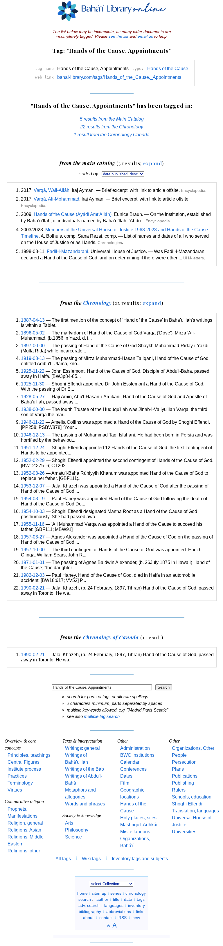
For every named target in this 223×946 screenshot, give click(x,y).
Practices (17, 776)
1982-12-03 (33, 575)
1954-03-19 (33, 498)
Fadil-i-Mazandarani (67, 251)
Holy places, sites (138, 817)
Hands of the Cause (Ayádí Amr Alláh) (73, 214)
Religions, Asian (24, 829)
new (136, 917)
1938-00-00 (33, 409)
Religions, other (24, 850)
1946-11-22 (32, 422)
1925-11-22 (32, 371)
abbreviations (118, 911)
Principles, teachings (29, 755)
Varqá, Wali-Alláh (51, 190)
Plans (178, 769)
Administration (135, 748)
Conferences (133, 769)
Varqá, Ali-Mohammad (56, 199)
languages (113, 905)
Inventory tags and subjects (140, 858)
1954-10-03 (33, 511)
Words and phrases (85, 803)
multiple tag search (102, 716)
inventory (136, 905)
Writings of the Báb (84, 769)
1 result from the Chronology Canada (112, 134)
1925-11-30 (32, 383)
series (115, 893)
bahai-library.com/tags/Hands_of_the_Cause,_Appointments (119, 77)
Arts (69, 823)
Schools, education (191, 796)
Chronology (97, 302)
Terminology (20, 783)
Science (73, 836)
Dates (126, 776)
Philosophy (76, 829)
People (179, 755)
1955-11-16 (32, 524)
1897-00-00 (33, 345)
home (82, 893)
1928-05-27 (33, 396)
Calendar (129, 762)
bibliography (90, 911)
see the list (118, 36)
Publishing (183, 783)
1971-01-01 (33, 562)
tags (141, 899)
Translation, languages (195, 810)
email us (145, 36)
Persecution (184, 762)
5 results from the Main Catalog (112, 119)
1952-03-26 (33, 473)
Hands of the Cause (167, 68)
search (84, 899)
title (116, 899)
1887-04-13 (33, 320)
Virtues (15, 789)
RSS (122, 917)
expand (152, 163)
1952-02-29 (33, 460)
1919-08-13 (33, 358)
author (102, 899)
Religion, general (25, 823)
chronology (135, 893)
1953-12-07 (33, 485)
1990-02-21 (33, 587)
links (140, 911)
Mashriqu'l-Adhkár (139, 824)
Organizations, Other (193, 748)
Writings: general (82, 748)
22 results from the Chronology (111, 126)
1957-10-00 (33, 549)
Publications (184, 776)
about (88, 917)
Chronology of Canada (111, 637)
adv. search (89, 905)
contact (106, 917)
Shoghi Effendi (187, 803)
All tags (63, 858)
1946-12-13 (33, 434)
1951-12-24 (33, 447)
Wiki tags (91, 858)
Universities (184, 831)
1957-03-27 (33, 536)
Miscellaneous (135, 831)
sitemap (99, 893)
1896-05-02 (33, 332)
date (128, 899)
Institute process (24, 769)
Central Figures (23, 762)
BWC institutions (137, 755)
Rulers (179, 789)
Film (124, 783)
